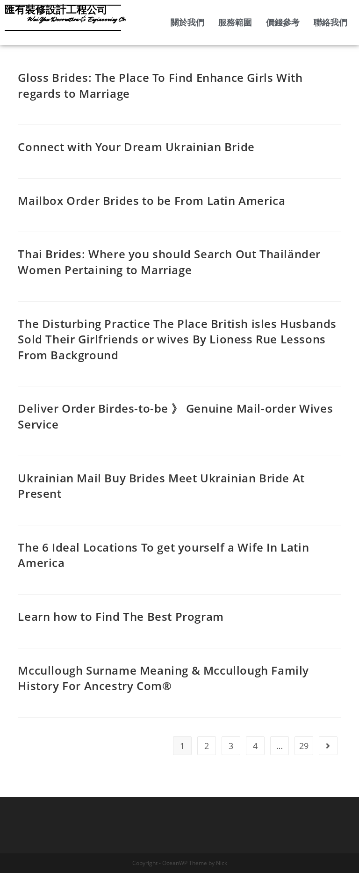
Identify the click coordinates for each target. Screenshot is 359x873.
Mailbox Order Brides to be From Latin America (151, 200)
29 (304, 745)
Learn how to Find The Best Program (120, 616)
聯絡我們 (330, 22)
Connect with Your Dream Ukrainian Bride (136, 146)
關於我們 (187, 22)
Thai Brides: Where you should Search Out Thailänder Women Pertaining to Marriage (169, 261)
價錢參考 (283, 22)
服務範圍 (235, 22)
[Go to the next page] (328, 745)
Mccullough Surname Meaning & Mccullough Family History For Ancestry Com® (163, 678)
